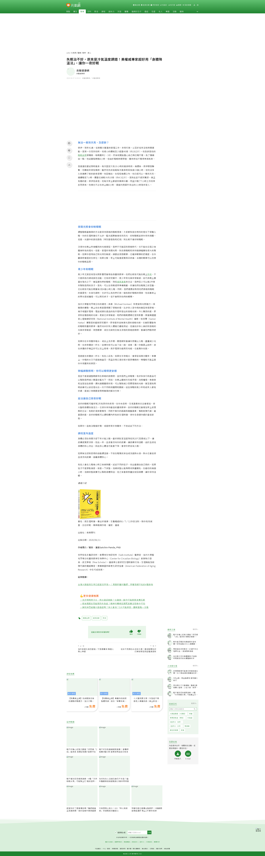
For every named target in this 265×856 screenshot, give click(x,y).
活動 (175, 11)
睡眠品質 (82, 155)
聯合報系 (145, 848)
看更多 (195, 629)
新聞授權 (115, 848)
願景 (179, 5)
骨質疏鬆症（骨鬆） (177, 718)
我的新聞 (187, 5)
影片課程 (71, 693)
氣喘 (182, 730)
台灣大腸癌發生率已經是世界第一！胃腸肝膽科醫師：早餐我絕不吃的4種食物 (115, 584)
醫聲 (126, 11)
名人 (161, 11)
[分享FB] (69, 143)
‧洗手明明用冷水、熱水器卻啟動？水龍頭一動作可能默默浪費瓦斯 (112, 599)
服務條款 (123, 849)
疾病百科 (135, 842)
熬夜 (149, 274)
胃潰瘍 (187, 726)
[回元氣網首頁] (75, 5)
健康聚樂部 (118, 842)
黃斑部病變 (174, 730)
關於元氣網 (109, 842)
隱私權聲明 (136, 849)
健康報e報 (121, 832)
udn (68, 53)
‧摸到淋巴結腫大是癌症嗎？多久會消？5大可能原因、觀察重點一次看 (114, 607)
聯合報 (137, 5)
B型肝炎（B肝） (176, 722)
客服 (108, 849)
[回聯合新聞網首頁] (68, 5)
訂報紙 (152, 848)
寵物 (182, 11)
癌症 (146, 11)
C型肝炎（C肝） (176, 726)
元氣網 (73, 53)
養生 (75, 11)
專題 (168, 11)
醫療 (82, 11)
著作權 (129, 849)
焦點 (68, 11)
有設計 (164, 5)
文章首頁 (149, 842)
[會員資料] (194, 5)
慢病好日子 (136, 11)
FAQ (104, 849)
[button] (197, 11)
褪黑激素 (121, 281)
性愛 (153, 11)
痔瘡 (190, 714)
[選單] (197, 5)
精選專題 (127, 842)
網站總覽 (167, 848)
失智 (119, 11)
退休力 (111, 11)
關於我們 (159, 848)
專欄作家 (157, 842)
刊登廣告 (98, 848)
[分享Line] (69, 150)
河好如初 (155, 5)
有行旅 (172, 5)
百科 (89, 11)
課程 (103, 11)
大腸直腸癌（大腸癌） (178, 714)
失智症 (189, 718)
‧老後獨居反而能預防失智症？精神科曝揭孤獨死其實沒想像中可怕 (112, 603)
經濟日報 (146, 5)
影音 (96, 11)
